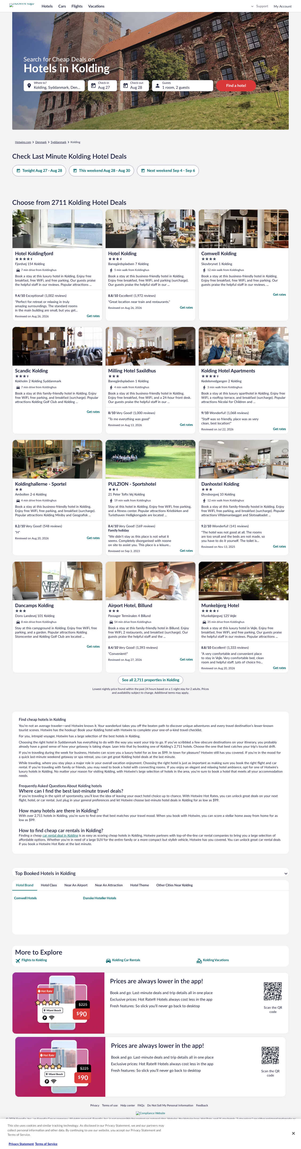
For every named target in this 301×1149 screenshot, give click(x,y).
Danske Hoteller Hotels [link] (99, 898)
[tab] (24, 885)
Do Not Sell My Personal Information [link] (170, 1105)
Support (262, 6)
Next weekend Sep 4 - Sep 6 (171, 171)
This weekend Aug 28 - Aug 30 (104, 171)
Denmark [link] (41, 142)
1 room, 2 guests (176, 87)
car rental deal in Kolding (60, 835)
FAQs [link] (141, 1105)
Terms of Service (46, 1144)
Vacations (96, 6)
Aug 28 (136, 87)
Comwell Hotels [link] (25, 898)
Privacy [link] (94, 1105)
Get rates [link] (93, 316)
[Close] (293, 1133)
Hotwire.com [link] (23, 142)
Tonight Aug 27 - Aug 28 (42, 171)
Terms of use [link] (110, 1105)
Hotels (47, 6)
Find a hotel (236, 86)
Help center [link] (127, 1105)
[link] (60, 961)
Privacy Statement (21, 1144)
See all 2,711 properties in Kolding (150, 680)
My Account (283, 6)
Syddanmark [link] (58, 142)
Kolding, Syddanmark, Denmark (59, 87)
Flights (77, 6)
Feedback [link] (202, 1105)
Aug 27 (104, 87)
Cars (62, 6)
